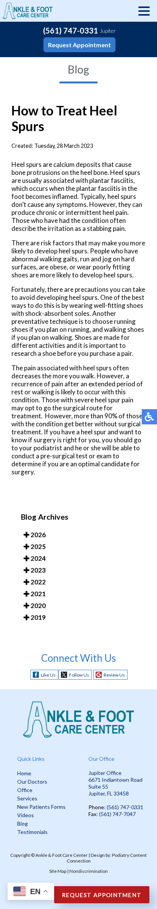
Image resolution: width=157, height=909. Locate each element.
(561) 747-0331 (70, 30)
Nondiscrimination (88, 871)
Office (24, 790)
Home (24, 773)
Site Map (57, 871)
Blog (22, 823)
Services (27, 798)
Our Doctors (32, 781)
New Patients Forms (41, 806)
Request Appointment (79, 44)
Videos (25, 815)
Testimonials (32, 832)
